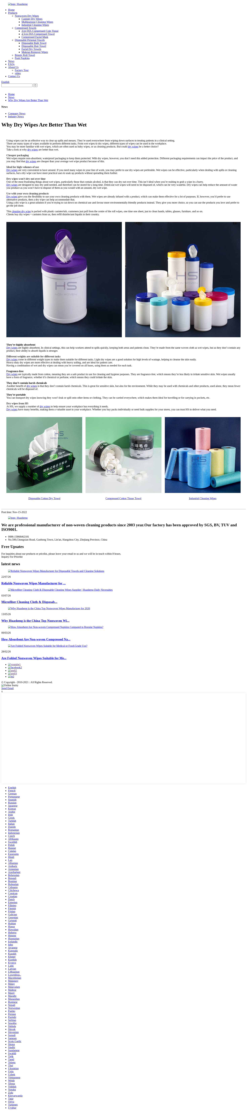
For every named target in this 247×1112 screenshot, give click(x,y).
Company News (16, 113)
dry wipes (133, 146)
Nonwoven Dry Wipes (27, 15)
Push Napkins (22, 58)
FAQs (11, 64)
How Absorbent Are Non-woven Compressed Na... (35, 639)
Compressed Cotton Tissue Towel (123, 498)
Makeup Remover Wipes (35, 52)
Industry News (16, 116)
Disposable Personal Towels (30, 40)
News (11, 61)
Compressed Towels (25, 28)
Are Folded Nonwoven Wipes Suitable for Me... (33, 658)
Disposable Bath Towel (34, 43)
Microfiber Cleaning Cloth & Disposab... (29, 602)
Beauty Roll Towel (25, 55)
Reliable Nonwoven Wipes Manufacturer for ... (33, 583)
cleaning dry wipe (21, 211)
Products (12, 12)
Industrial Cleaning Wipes (35, 24)
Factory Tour (22, 70)
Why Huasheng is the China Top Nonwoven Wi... (35, 620)
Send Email (7, 688)
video (18, 73)
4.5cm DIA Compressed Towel (38, 34)
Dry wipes (11, 170)
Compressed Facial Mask (35, 37)
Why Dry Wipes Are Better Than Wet (28, 100)
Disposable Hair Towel (34, 46)
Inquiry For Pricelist (12, 556)
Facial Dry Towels (31, 49)
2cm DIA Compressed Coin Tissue (40, 31)
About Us (13, 67)
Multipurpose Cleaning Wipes (37, 21)
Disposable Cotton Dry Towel (44, 498)
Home (11, 9)
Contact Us (14, 76)
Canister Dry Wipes (32, 18)
